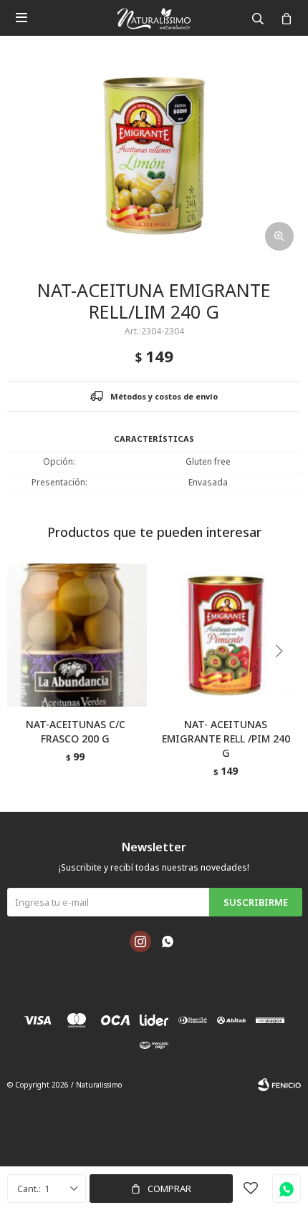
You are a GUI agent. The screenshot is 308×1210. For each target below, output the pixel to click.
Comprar (169, 1188)
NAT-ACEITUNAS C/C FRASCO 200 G (75, 731)
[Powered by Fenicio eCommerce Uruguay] (279, 1084)
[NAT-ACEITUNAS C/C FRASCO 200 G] (75, 635)
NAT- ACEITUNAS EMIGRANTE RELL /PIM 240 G (226, 738)
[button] (284, 680)
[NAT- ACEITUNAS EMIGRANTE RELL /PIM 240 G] (225, 635)
